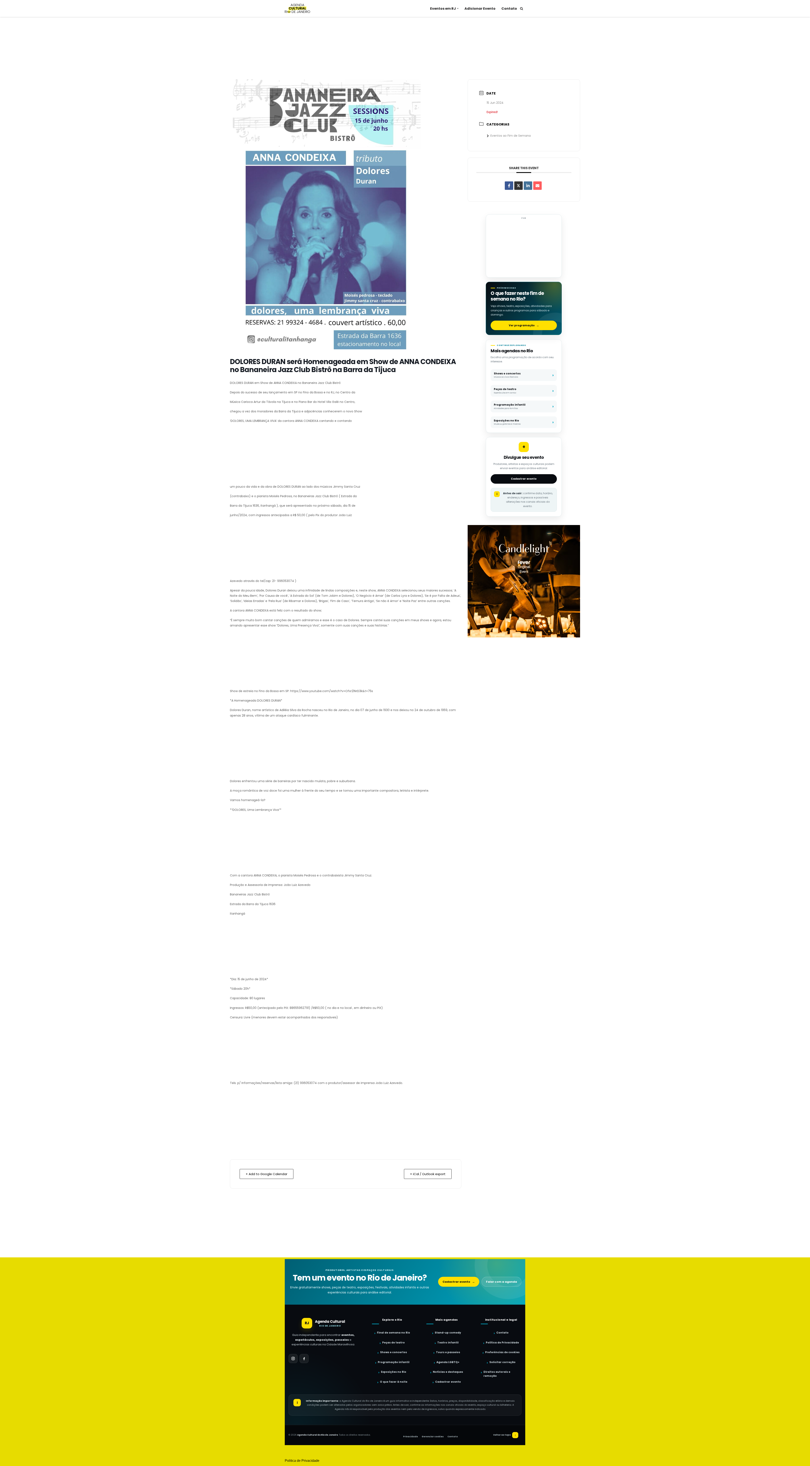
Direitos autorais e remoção (496, 1374)
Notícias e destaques (448, 1372)
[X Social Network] (518, 185)
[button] (458, 8)
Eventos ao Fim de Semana (510, 136)
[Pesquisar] (521, 8)
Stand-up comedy (448, 1332)
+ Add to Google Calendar (266, 1174)
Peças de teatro (393, 1342)
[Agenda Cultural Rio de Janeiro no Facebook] (304, 1358)
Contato (509, 8)
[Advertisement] (405, 48)
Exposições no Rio (393, 1372)
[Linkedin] (528, 185)
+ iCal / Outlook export (428, 1174)
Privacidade (410, 1436)
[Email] (537, 185)
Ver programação (524, 325)
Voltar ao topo (504, 1435)
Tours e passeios (448, 1352)
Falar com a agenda (501, 1282)
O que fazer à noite (393, 1382)
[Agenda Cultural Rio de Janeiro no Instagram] (293, 1358)
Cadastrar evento (524, 479)
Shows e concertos (393, 1352)
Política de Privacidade (502, 1342)
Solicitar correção (502, 1362)
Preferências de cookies (502, 1352)
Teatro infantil (448, 1342)
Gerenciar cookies (433, 1436)
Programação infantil (393, 1362)
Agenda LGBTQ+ (447, 1362)
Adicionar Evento (479, 8)
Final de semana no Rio (393, 1332)
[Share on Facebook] (509, 185)
